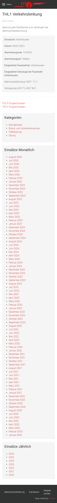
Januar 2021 (15, 392)
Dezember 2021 (17, 354)
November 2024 (17, 231)
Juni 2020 (14, 417)
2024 (11, 460)
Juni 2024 (14, 248)
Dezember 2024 (17, 227)
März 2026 (14, 174)
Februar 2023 (16, 304)
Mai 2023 (14, 294)
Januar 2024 (15, 266)
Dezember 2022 (17, 311)
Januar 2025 (15, 223)
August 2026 (15, 157)
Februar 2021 (16, 389)
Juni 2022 (14, 333)
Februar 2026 (16, 178)
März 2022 (14, 343)
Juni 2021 (14, 375)
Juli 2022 (13, 329)
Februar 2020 (16, 431)
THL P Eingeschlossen (13, 103)
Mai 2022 (14, 336)
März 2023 (14, 301)
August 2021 (15, 368)
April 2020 (14, 424)
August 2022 (15, 326)
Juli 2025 (13, 202)
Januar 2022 (15, 350)
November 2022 (17, 315)
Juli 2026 (13, 160)
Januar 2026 (15, 181)
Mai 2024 (14, 252)
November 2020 (17, 399)
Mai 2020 (14, 421)
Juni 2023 (14, 290)
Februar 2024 (16, 262)
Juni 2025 (14, 206)
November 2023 (17, 273)
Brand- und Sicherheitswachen (24, 128)
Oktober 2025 (16, 192)
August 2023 (15, 283)
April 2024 (14, 255)
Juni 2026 (14, 164)
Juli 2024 (13, 245)
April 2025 (14, 213)
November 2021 (17, 357)
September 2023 (17, 280)
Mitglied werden (47, 492)
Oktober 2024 (16, 234)
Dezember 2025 (17, 185)
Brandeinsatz (15, 124)
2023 (11, 464)
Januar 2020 (15, 435)
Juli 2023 (13, 287)
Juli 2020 (13, 414)
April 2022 (14, 340)
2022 (11, 467)
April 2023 (14, 297)
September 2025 (17, 195)
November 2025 (17, 188)
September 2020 (17, 406)
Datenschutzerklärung (14, 492)
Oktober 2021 (16, 361)
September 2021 (17, 364)
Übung (12, 135)
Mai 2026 (14, 167)
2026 (11, 453)
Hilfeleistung (15, 132)
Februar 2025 (16, 220)
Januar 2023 (15, 308)
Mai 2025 (14, 209)
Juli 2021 (13, 371)
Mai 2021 (14, 378)
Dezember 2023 (17, 269)
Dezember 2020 (17, 396)
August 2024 (15, 241)
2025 (11, 457)
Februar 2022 (16, 347)
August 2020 (15, 410)
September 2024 (17, 238)
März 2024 (14, 259)
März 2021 (14, 385)
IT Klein (52, 498)
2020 (11, 475)
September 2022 (17, 322)
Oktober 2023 (16, 276)
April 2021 (14, 382)
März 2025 (14, 216)
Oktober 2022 (16, 318)
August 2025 (15, 199)
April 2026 (14, 171)
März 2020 (14, 428)
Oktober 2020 (16, 403)
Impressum (34, 492)
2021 (11, 471)
